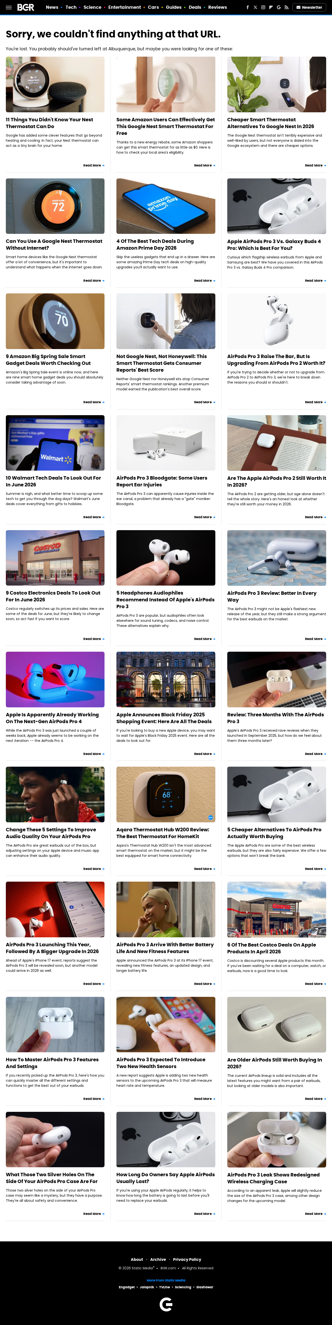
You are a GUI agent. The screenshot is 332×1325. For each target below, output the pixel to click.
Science (92, 7)
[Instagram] (263, 7)
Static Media (142, 1268)
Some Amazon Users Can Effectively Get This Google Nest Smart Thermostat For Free (165, 126)
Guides (174, 7)
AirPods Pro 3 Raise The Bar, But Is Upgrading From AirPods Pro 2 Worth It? (276, 359)
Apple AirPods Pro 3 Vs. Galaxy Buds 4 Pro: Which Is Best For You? (274, 244)
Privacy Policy (187, 1259)
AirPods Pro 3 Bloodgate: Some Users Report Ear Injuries (161, 481)
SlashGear (204, 1287)
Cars (153, 7)
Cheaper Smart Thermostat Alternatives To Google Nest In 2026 (270, 123)
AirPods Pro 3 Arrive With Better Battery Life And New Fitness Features (165, 948)
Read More (92, 165)
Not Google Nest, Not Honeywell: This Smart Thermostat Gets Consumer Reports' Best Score (161, 363)
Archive (158, 1259)
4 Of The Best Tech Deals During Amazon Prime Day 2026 (155, 244)
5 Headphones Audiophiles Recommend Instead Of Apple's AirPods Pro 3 (165, 600)
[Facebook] (248, 7)
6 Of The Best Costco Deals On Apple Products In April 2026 (271, 948)
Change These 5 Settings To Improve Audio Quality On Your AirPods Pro (51, 833)
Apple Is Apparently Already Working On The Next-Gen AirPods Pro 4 (52, 718)
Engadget (127, 1287)
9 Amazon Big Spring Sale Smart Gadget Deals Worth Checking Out (48, 359)
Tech (71, 7)
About (137, 1259)
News (52, 7)
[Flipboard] (271, 7)
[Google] (279, 7)
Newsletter (312, 7)
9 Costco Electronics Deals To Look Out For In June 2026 (53, 596)
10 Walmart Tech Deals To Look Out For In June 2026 (53, 481)
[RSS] (286, 7)
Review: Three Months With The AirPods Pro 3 (275, 718)
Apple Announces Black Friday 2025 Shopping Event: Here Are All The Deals (164, 718)
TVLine (164, 1287)
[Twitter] (255, 7)
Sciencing (183, 1287)
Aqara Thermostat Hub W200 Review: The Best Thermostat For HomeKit (162, 833)
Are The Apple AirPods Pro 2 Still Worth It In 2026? (276, 481)
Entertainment (124, 7)
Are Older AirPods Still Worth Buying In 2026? (274, 1063)
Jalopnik (147, 1287)
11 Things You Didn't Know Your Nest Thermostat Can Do (49, 123)
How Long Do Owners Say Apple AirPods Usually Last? (165, 1178)
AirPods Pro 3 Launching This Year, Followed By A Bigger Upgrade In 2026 (52, 948)
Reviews (217, 7)
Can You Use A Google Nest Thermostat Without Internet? (54, 244)
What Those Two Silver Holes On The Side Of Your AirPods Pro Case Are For (52, 1178)
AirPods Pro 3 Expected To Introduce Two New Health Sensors (160, 1063)
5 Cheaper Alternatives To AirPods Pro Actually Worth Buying (274, 833)
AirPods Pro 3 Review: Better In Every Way (272, 596)
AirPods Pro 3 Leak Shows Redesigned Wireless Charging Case (273, 1178)
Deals (195, 7)
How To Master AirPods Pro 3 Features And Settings (52, 1063)
